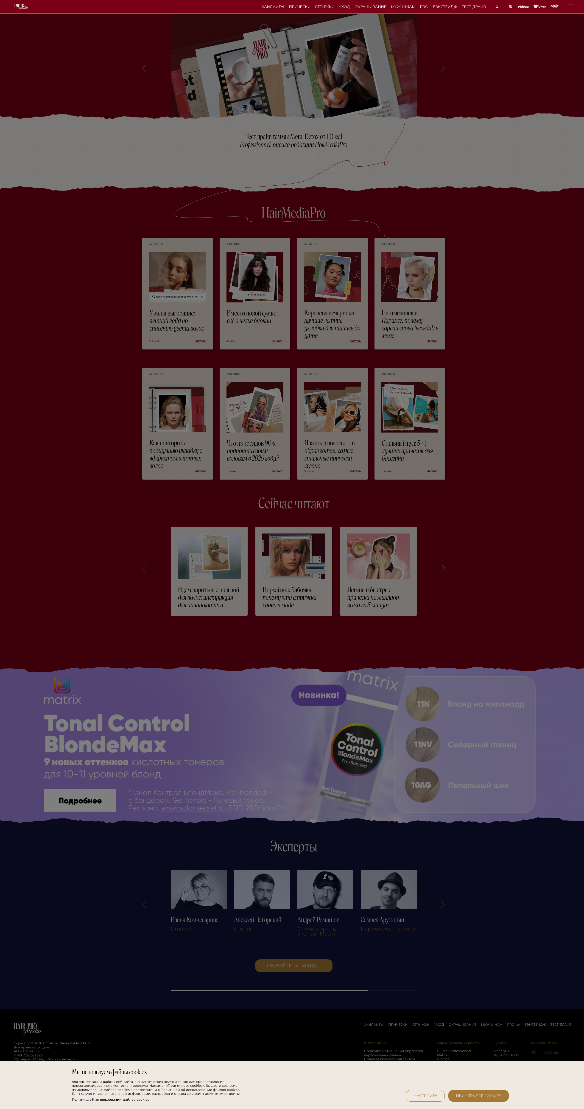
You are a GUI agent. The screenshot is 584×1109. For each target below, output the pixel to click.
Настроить (425, 1096)
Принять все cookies (478, 1096)
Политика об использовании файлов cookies (110, 1100)
